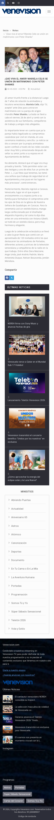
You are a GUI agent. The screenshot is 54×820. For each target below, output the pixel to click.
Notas (15, 30)
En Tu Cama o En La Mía (24, 568)
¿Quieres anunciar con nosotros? (19, 675)
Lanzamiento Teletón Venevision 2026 (26, 400)
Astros (15, 526)
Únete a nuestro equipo (14, 670)
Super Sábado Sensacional (17, 794)
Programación (19, 594)
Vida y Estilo (18, 628)
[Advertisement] (27, 22)
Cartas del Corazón (13, 801)
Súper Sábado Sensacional (26, 611)
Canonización (19, 543)
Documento (17, 560)
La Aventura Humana (22, 577)
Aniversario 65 (19, 517)
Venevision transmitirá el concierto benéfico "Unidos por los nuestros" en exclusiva (26, 438)
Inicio (6, 30)
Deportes (16, 551)
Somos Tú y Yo (19, 603)
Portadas (16, 585)
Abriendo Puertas (21, 500)
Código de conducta (27, 816)
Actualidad (17, 508)
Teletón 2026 (18, 620)
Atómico (16, 534)
